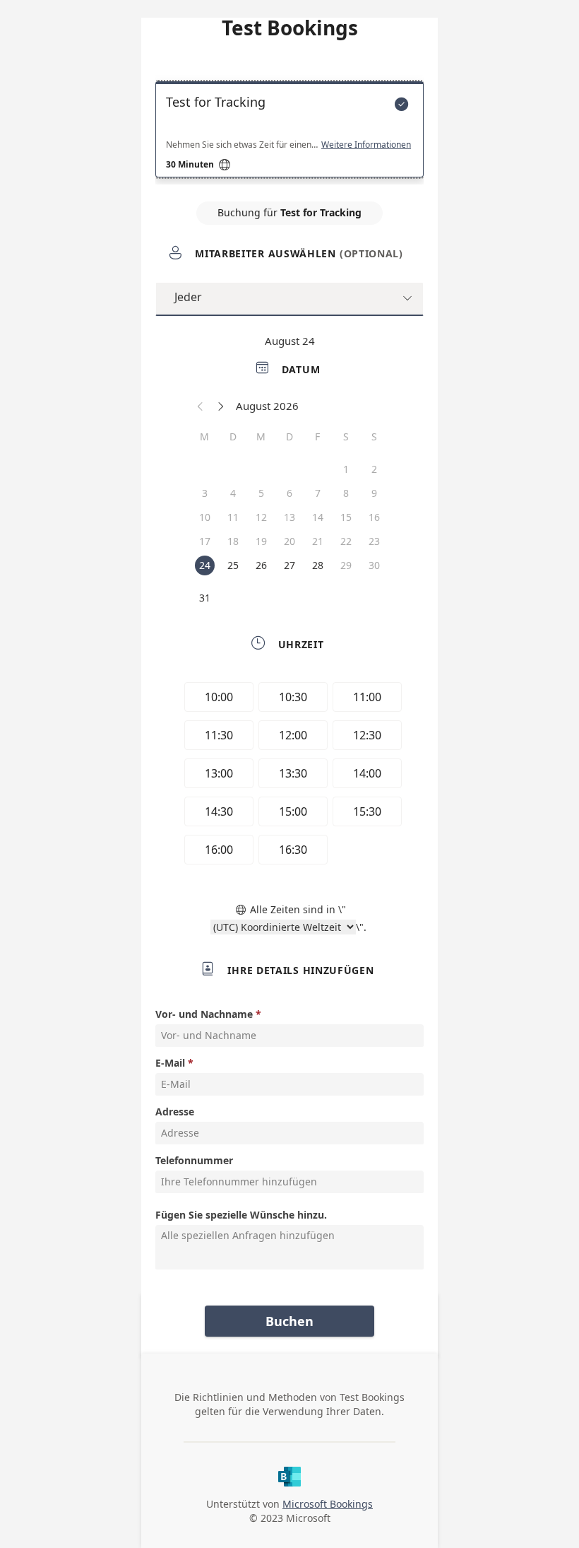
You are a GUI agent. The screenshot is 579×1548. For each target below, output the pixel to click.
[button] (200, 406)
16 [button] (374, 517)
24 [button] (204, 565)
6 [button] (289, 493)
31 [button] (204, 597)
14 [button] (317, 517)
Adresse (174, 1111)
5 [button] (261, 493)
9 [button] (374, 493)
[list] (289, 132)
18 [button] (233, 541)
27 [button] (289, 565)
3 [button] (205, 493)
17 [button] (204, 541)
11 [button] (233, 517)
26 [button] (261, 565)
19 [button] (261, 541)
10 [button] (204, 517)
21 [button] (317, 541)
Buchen (289, 1321)
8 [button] (346, 493)
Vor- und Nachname (204, 1014)
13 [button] (289, 517)
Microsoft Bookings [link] (327, 1504)
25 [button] (233, 565)
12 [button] (261, 517)
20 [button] (289, 541)
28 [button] (317, 565)
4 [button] (233, 493)
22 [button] (346, 541)
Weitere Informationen (366, 145)
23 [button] (374, 541)
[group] (289, 775)
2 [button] (374, 469)
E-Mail (170, 1062)
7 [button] (318, 493)
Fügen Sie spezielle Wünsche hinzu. (241, 1214)
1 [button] (346, 469)
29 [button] (346, 565)
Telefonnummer (194, 1160)
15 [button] (346, 517)
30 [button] (374, 565)
